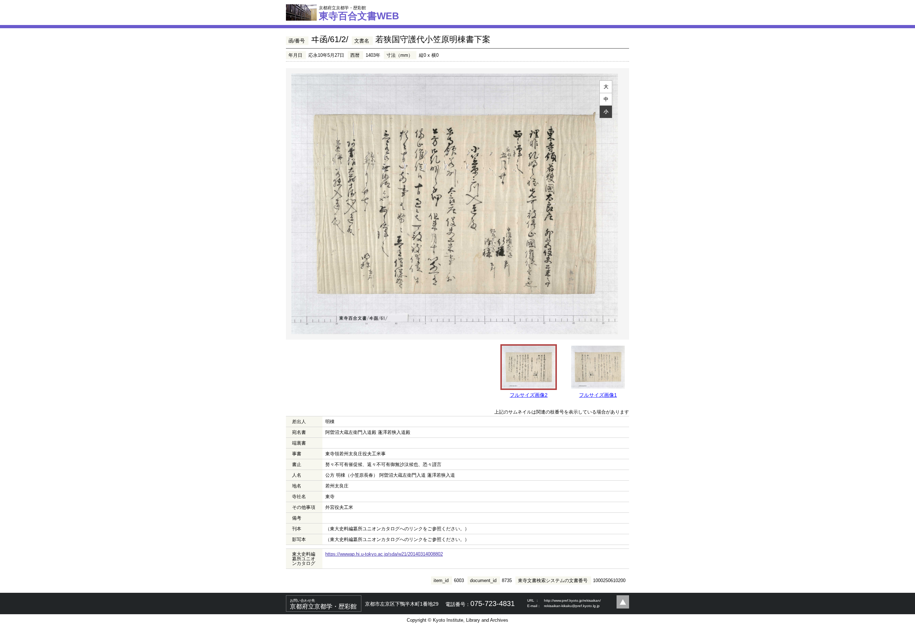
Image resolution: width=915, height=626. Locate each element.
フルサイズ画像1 (598, 395)
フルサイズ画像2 (529, 395)
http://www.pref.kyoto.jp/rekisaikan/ (572, 600)
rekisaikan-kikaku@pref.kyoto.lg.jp (572, 606)
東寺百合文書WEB (359, 13)
